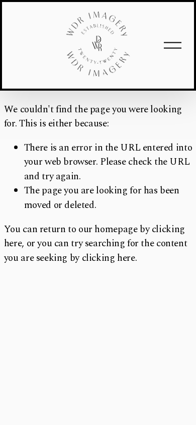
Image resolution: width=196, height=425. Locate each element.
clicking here (108, 258)
